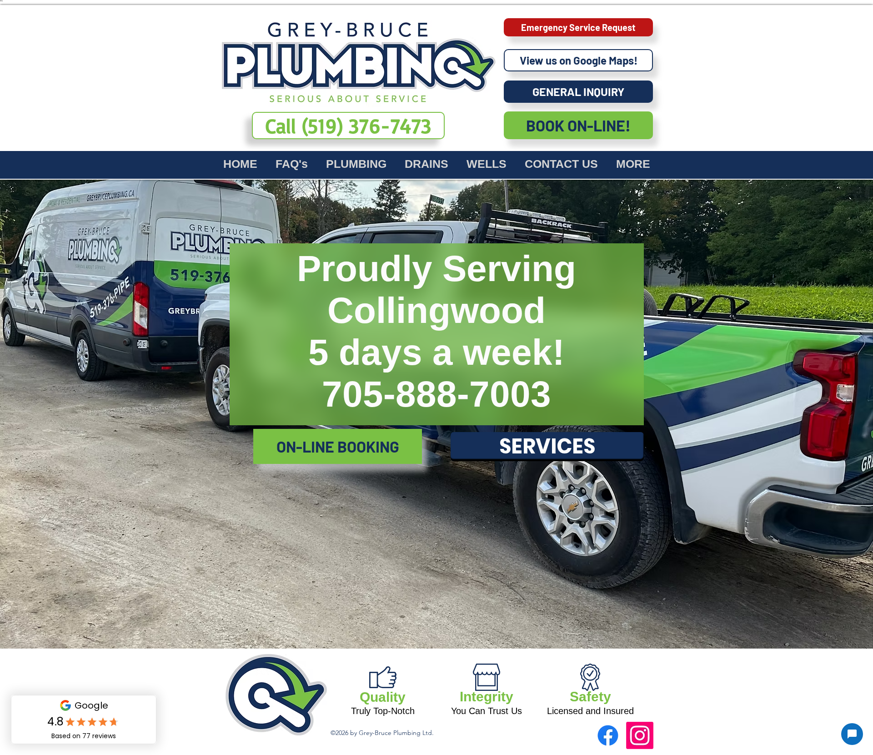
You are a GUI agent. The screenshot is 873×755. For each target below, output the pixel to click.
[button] (356, 163)
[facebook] (608, 735)
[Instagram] (639, 735)
